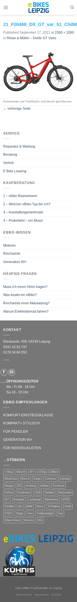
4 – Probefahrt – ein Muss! (23, 220)
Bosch (25, 478)
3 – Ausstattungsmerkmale (23, 212)
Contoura (50, 478)
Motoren (9, 245)
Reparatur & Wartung (19, 146)
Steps (19, 513)
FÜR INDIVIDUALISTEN (22, 448)
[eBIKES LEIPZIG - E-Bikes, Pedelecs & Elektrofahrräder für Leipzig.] (38, 7)
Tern (30, 513)
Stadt (68, 506)
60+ (32, 471)
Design (8, 485)
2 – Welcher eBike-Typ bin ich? (26, 204)
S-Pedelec (54, 506)
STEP (8, 513)
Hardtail (49, 492)
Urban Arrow (11, 520)
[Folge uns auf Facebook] (3, 372)
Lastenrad (34, 499)
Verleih (8, 163)
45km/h (20, 471)
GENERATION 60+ (18, 439)
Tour (60, 513)
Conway (65, 478)
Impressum (42, 594)
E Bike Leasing (14, 171)
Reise (40, 506)
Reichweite (11, 253)
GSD (38, 492)
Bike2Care (10, 478)
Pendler (9, 506)
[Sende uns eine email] (11, 372)
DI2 (19, 485)
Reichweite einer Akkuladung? (26, 303)
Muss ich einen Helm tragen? (25, 287)
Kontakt (56, 594)
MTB (66, 499)
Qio (20, 506)
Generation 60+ (15, 262)
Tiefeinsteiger (45, 513)
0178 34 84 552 (15, 352)
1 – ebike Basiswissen (20, 196)
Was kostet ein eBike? (20, 295)
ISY (6, 499)
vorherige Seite (17, 108)
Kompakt (18, 499)
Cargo (37, 478)
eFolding (30, 485)
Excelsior (58, 485)
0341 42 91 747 (15, 347)
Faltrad (8, 492)
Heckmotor (65, 492)
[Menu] (5, 7)
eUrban (44, 485)
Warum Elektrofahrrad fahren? (26, 311)
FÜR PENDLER (15, 431)
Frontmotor (24, 492)
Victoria (28, 520)
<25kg (8, 471)
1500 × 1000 (64, 32)
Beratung (10, 154)
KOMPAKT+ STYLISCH (21, 423)
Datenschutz (24, 594)
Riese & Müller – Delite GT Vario (31, 38)
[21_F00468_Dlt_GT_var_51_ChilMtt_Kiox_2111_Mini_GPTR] (38, 69)
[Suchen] (72, 7)
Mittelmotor (52, 499)
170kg (42, 471)
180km (54, 471)
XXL (39, 520)
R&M (29, 506)
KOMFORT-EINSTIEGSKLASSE (28, 415)
